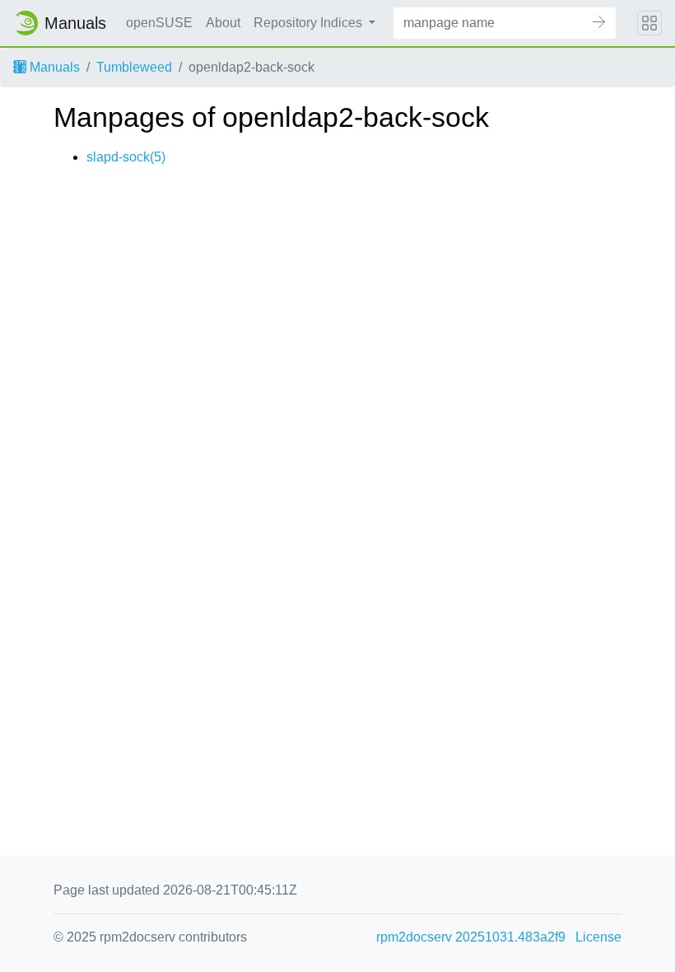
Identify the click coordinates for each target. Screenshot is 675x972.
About (223, 23)
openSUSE (159, 23)
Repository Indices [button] (309, 23)
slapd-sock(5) (125, 157)
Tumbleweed (134, 67)
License (598, 937)
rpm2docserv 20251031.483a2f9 (471, 937)
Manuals (53, 67)
